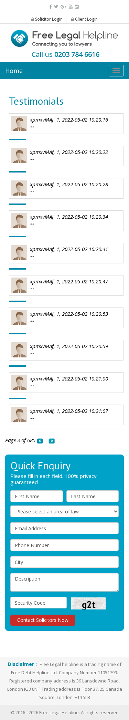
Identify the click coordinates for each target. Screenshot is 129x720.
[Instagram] (77, 6)
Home (14, 70)
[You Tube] (71, 6)
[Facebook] (50, 6)
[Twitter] (56, 6)
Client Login (86, 19)
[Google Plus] (63, 6)
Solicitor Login (48, 19)
